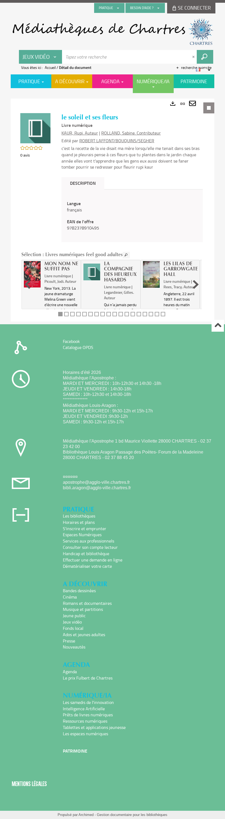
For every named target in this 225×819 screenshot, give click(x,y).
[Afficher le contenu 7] (96, 314)
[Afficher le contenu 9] (108, 314)
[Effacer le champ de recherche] (194, 57)
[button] (35, 127)
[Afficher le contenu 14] (139, 314)
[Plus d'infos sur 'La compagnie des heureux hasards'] (91, 272)
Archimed (86, 815)
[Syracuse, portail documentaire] (112, 32)
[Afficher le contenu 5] (84, 314)
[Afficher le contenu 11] (121, 314)
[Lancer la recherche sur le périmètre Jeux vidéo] (205, 57)
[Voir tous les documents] (126, 255)
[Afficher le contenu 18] (163, 314)
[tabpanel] (112, 210)
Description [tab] (83, 183)
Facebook (71, 341)
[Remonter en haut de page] (218, 326)
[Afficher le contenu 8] (102, 314)
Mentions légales (29, 783)
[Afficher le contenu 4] (78, 314)
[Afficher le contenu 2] (66, 314)
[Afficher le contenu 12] (127, 314)
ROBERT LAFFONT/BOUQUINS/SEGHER (116, 141)
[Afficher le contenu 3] (72, 314)
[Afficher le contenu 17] (157, 314)
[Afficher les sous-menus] (118, 8)
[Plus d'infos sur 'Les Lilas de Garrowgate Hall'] (151, 274)
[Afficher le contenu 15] (145, 314)
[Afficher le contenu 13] (133, 314)
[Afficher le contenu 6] (90, 314)
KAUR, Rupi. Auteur (79, 133)
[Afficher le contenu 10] (115, 314)
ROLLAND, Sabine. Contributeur (131, 133)
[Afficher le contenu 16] (151, 314)
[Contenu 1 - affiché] (60, 314)
